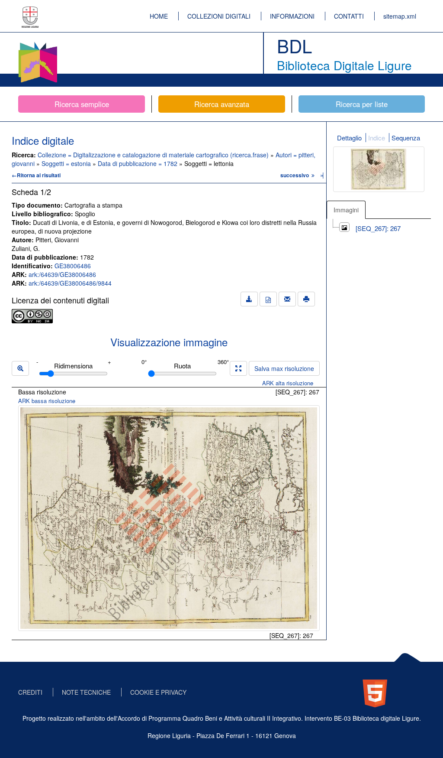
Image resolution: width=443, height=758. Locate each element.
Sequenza (406, 137)
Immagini (346, 209)
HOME (159, 16)
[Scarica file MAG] (268, 299)
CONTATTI (349, 16)
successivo (295, 175)
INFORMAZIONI (292, 16)
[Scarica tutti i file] (249, 299)
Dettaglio (349, 137)
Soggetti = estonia (67, 163)
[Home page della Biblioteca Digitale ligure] (38, 43)
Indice (376, 137)
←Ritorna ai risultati (36, 175)
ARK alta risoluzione (287, 383)
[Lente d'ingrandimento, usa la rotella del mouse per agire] (20, 368)
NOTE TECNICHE (86, 692)
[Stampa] (306, 299)
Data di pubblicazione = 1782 (138, 163)
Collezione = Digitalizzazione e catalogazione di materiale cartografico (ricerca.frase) (154, 154)
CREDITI (30, 692)
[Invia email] (287, 299)
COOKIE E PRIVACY (158, 692)
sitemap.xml (399, 16)
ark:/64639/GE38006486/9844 (70, 283)
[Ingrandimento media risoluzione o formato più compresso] (238, 368)
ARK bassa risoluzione (46, 401)
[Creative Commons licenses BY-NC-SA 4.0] (32, 315)
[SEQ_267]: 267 (378, 228)
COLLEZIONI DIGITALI (218, 16)
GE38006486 (73, 265)
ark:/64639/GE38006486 (62, 274)
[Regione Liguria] (30, 11)
